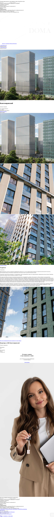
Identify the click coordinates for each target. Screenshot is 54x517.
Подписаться (2, 510)
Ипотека (11, 43)
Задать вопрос (27, 362)
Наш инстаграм (12, 509)
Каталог (3, 43)
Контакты (15, 43)
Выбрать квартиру (3, 111)
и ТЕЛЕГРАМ (22, 509)
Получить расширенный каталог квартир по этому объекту (10, 340)
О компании (7, 43)
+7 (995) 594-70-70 (3, 45)
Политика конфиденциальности (6, 513)
